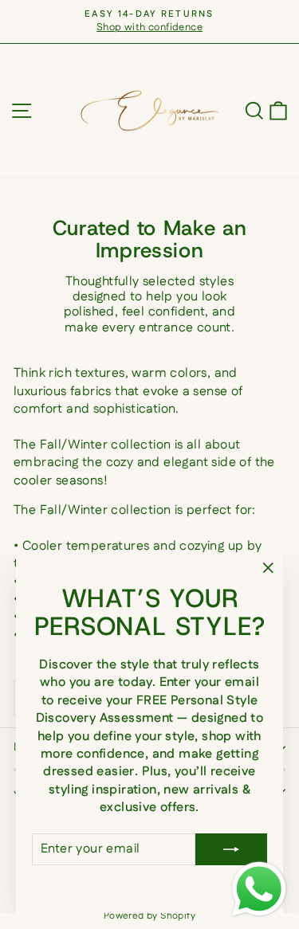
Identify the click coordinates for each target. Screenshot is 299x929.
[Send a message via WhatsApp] (259, 889)
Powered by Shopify (149, 916)
